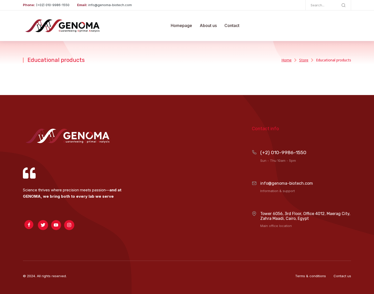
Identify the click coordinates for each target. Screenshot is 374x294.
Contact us (342, 276)
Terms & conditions (310, 276)
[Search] (343, 5)
